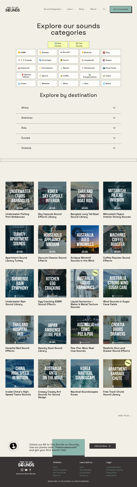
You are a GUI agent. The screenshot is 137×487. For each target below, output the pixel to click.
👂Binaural (86, 52)
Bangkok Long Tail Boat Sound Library (85, 215)
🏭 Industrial (23, 68)
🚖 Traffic (64, 76)
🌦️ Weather (44, 83)
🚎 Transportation (90, 75)
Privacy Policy (111, 473)
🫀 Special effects (26, 75)
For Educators (85, 473)
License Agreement (113, 467)
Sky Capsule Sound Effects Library (50, 215)
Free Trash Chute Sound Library (113, 393)
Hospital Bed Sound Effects (17, 349)
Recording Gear (86, 470)
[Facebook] (30, 470)
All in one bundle (120, 9)
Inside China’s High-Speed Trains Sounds (18, 393)
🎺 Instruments (46, 68)
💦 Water (107, 83)
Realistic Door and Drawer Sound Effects (116, 349)
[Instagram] (22, 470)
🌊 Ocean (22, 83)
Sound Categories (52, 9)
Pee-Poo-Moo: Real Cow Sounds (82, 349)
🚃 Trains (107, 76)
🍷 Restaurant (88, 68)
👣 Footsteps (45, 60)
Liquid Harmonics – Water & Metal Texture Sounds (84, 304)
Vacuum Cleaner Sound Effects (52, 259)
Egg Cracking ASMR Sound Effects (50, 303)
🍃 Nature (64, 68)
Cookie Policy (111, 475)
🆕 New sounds (57, 44)
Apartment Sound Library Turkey (16, 259)
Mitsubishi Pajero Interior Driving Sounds (117, 215)
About (93, 9)
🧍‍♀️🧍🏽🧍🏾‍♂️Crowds (25, 60)
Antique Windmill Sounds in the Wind (82, 259)
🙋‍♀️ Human (107, 60)
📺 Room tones (109, 68)
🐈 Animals (44, 52)
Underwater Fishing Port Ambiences (17, 215)
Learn (70, 9)
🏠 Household (88, 60)
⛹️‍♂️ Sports (43, 76)
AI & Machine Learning (114, 470)
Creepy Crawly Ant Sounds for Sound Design (49, 394)
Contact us (84, 475)
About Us (56, 475)
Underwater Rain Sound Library (15, 303)
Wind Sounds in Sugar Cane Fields (116, 303)
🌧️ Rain (85, 83)
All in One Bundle (59, 473)
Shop (81, 9)
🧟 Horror (64, 60)
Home (55, 467)
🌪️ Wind (64, 83)
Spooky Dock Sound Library (50, 349)
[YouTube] (26, 470)
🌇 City (106, 52)
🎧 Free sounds (79, 44)
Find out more (101, 446)
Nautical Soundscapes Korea (84, 393)
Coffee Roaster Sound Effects (116, 259)
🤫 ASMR (22, 52)
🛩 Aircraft (65, 52)
